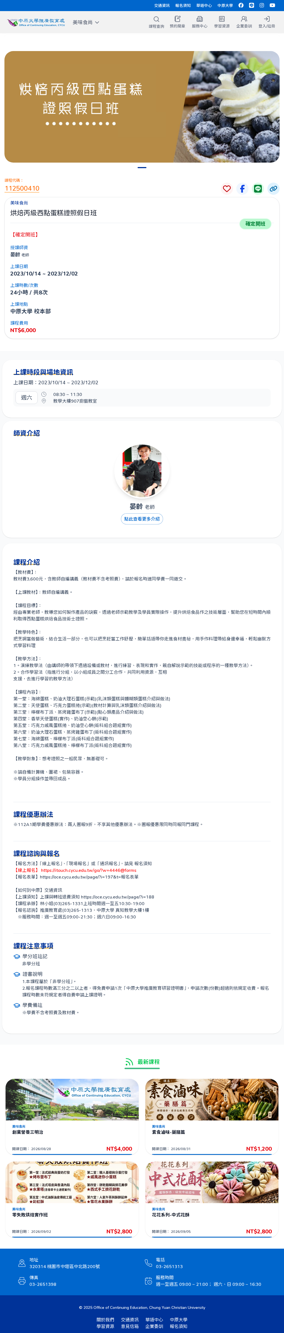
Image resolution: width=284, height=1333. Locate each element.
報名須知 (183, 5)
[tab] (142, 167)
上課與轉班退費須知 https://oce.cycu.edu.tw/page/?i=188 (97, 896)
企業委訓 (154, 1326)
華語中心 (204, 5)
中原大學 (225, 5)
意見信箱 (130, 1326)
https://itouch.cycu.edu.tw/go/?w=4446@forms (88, 870)
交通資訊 (162, 5)
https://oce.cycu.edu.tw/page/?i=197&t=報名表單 (89, 876)
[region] (142, 107)
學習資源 (105, 1326)
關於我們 (105, 1319)
